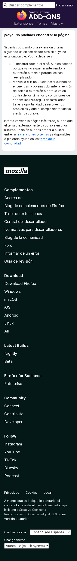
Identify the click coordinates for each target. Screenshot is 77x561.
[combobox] (29, 5)
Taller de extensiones (23, 213)
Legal (48, 492)
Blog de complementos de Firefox (34, 205)
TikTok (10, 460)
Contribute (13, 414)
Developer (13, 422)
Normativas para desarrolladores (33, 229)
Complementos (18, 190)
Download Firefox (20, 283)
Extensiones (23, 23)
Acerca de (13, 198)
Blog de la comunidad (23, 237)
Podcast (11, 476)
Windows (12, 291)
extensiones (27, 134)
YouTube (12, 452)
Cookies (31, 492)
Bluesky (11, 468)
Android (11, 315)
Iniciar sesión (65, 5)
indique (33, 500)
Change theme (14, 540)
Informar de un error (21, 253)
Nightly (10, 353)
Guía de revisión (18, 261)
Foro (8, 245)
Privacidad (11, 492)
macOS (10, 299)
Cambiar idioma (15, 532)
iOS (7, 307)
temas (44, 134)
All (6, 331)
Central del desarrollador (26, 221)
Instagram (13, 444)
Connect (11, 406)
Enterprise (13, 383)
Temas (42, 23)
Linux (9, 323)
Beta (8, 361)
